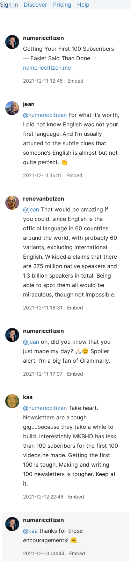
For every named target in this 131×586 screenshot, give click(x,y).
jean (29, 103)
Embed (75, 81)
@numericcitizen (45, 114)
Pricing (62, 4)
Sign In (9, 4)
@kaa (30, 530)
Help (83, 4)
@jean (31, 209)
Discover (35, 4)
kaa (27, 396)
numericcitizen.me (47, 67)
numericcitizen (43, 37)
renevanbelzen (43, 198)
